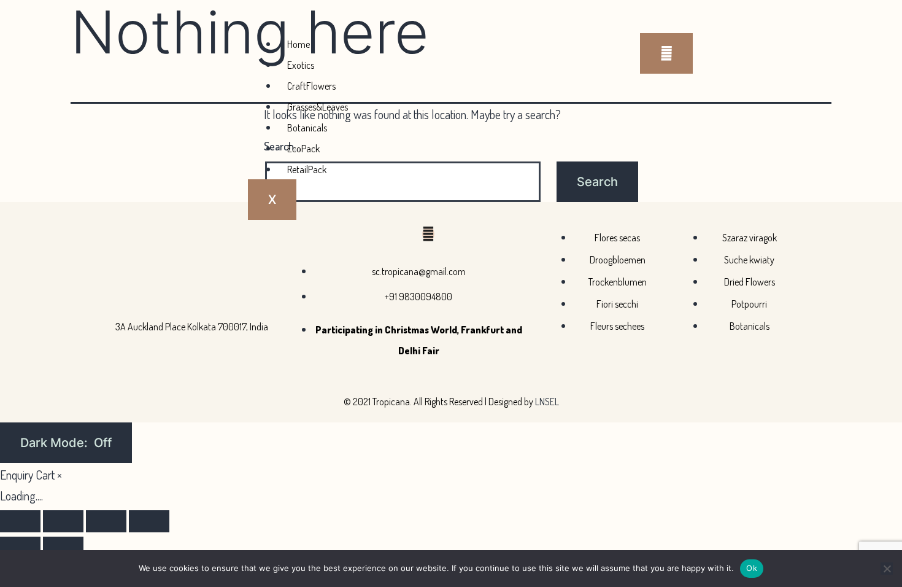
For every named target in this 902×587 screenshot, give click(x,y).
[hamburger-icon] (666, 53)
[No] (887, 568)
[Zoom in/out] (20, 521)
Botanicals (307, 128)
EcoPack (303, 148)
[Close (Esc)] (149, 521)
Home (298, 44)
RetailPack (306, 169)
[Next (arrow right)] (63, 548)
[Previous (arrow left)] (20, 548)
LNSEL (547, 401)
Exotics (300, 65)
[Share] (106, 521)
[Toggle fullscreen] (63, 521)
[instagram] (428, 234)
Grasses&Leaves (317, 107)
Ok (751, 568)
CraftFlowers (311, 86)
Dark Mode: (55, 442)
